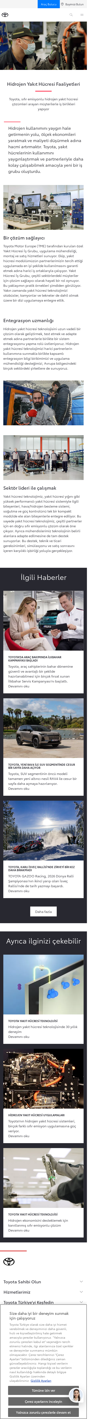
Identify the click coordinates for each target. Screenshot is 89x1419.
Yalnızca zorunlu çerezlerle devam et (43, 1412)
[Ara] (71, 14)
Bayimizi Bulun (74, 4)
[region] (43, 1361)
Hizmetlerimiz (17, 1291)
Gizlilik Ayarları (41, 1381)
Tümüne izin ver (43, 1390)
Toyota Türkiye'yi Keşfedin (29, 1302)
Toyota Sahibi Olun (22, 1281)
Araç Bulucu (49, 4)
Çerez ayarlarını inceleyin (43, 1401)
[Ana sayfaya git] (5, 15)
